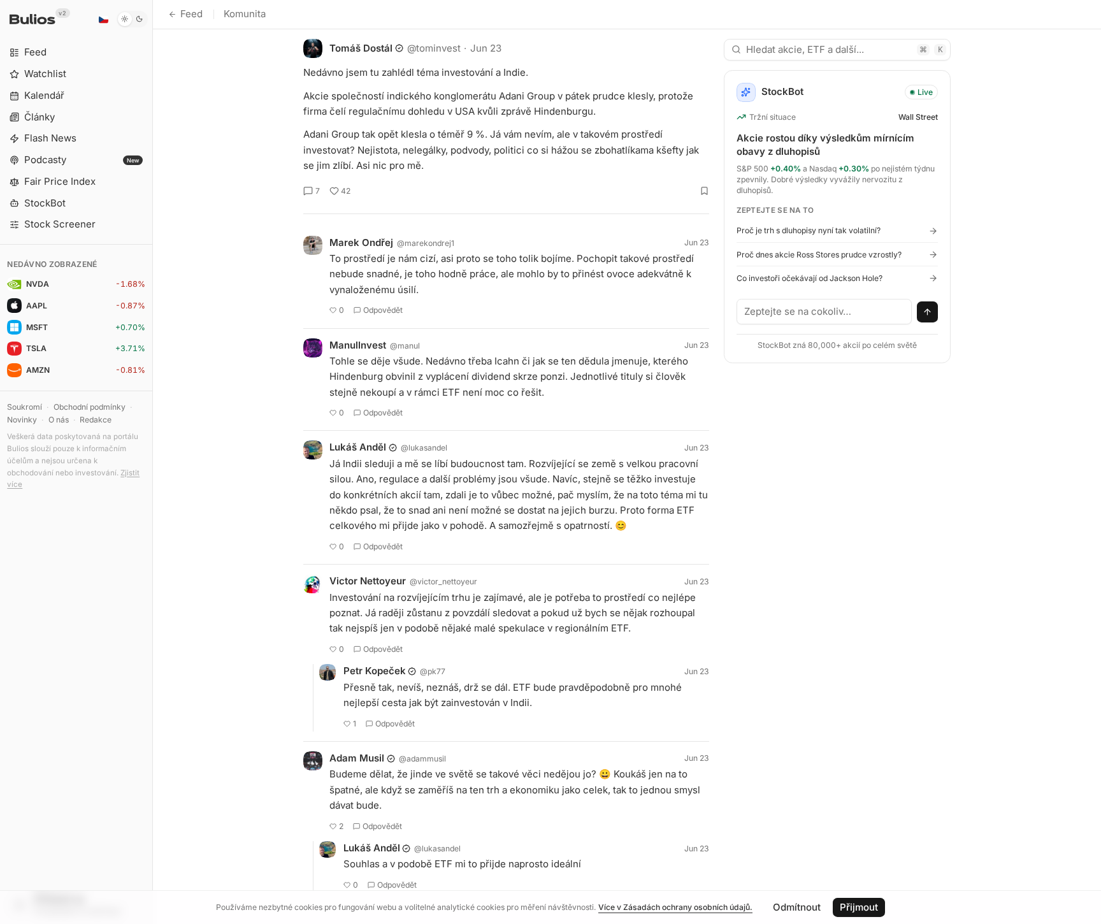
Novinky (22, 419)
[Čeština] (103, 19)
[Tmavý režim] (132, 19)
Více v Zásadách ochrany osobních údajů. (675, 907)
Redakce (96, 419)
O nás (58, 419)
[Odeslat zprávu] (928, 312)
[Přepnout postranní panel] (152, 462)
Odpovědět (383, 310)
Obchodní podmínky (90, 407)
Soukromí (24, 407)
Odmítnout (797, 907)
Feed (191, 14)
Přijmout (859, 907)
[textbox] (824, 311)
